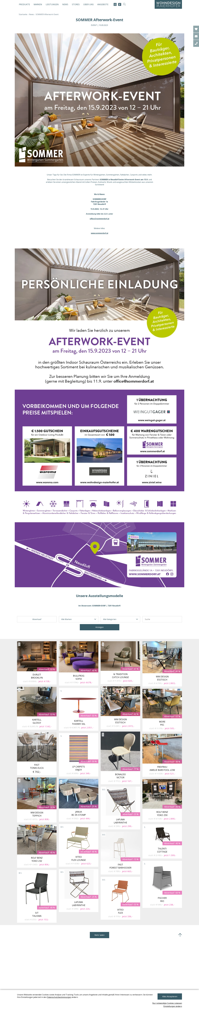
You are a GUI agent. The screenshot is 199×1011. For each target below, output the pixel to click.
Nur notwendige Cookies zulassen (167, 1003)
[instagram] (115, 4)
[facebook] (119, 4)
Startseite (23, 14)
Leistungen (52, 4)
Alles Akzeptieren (169, 996)
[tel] (196, 43)
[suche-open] (124, 4)
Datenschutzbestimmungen (59, 997)
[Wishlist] (196, 29)
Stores (76, 4)
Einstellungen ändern (172, 1006)
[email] (196, 36)
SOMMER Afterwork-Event (47, 14)
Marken (38, 4)
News (65, 4)
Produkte (24, 4)
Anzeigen (99, 627)
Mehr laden (99, 935)
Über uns (88, 4)
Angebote (102, 4)
